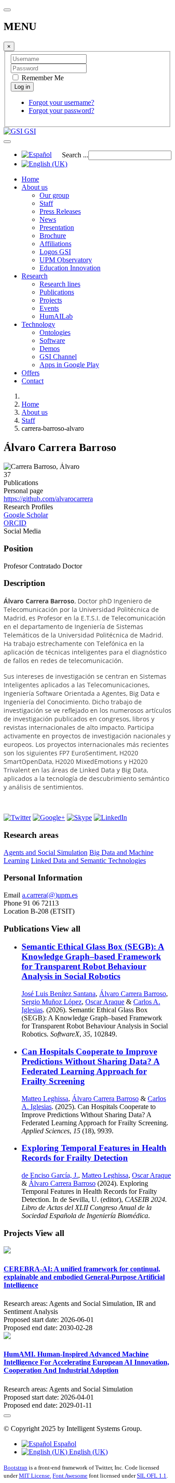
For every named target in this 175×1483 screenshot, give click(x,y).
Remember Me (42, 78)
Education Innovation (70, 268)
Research (35, 276)
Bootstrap (15, 1467)
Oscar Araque (104, 1002)
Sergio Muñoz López (52, 1002)
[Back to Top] (7, 1415)
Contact (33, 381)
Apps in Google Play (69, 365)
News (47, 219)
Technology (38, 324)
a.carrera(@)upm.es (50, 895)
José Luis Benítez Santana (59, 993)
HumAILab (56, 316)
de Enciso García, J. (50, 1175)
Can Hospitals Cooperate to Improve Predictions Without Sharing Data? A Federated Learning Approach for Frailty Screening (91, 1066)
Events (49, 308)
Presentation (56, 227)
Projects (50, 300)
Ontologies (54, 332)
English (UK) (87, 1452)
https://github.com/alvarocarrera (48, 499)
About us (35, 187)
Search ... (75, 155)
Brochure (52, 235)
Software (52, 340)
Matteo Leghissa (45, 1098)
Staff (46, 203)
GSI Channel (58, 356)
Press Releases (60, 211)
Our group (54, 195)
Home (30, 179)
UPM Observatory (65, 260)
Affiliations (55, 243)
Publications (56, 292)
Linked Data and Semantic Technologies (88, 860)
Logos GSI (55, 252)
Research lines (59, 284)
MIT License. (35, 1475)
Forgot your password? (61, 110)
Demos (49, 348)
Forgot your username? (61, 102)
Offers (30, 373)
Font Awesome (70, 1475)
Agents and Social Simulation (46, 852)
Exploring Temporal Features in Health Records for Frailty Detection (94, 1152)
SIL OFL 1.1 (151, 1475)
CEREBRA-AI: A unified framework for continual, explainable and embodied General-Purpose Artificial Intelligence (84, 1277)
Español (64, 1444)
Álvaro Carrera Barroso (132, 993)
